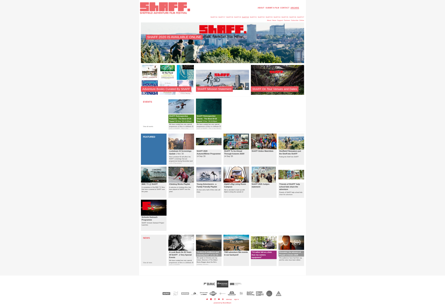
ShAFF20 (245, 17)
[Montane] (222, 284)
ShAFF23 (269, 17)
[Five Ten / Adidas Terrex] (204, 293)
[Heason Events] (213, 293)
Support (280, 20)
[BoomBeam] (176, 293)
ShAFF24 (276, 17)
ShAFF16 (213, 17)
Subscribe (294, 20)
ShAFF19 (237, 17)
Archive (295, 8)
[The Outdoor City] (260, 293)
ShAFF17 (221, 17)
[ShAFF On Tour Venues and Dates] (277, 80)
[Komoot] (222, 293)
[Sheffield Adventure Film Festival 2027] (165, 8)
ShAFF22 (261, 17)
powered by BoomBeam (222, 303)
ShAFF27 (300, 17)
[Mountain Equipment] (232, 293)
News (274, 20)
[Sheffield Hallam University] (250, 293)
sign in (236, 299)
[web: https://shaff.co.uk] (223, 299)
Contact (284, 8)
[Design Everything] (194, 293)
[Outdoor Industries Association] (241, 293)
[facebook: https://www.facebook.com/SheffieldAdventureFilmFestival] (211, 299)
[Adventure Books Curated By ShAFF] (167, 80)
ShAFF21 (253, 17)
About (261, 8)
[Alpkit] (166, 293)
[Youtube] (219, 299)
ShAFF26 (292, 17)
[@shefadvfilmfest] (207, 299)
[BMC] (209, 284)
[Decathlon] (185, 293)
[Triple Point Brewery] (269, 293)
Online (301, 20)
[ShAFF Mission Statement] (222, 80)
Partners (287, 20)
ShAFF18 (229, 17)
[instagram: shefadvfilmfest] (215, 299)
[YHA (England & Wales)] (279, 293)
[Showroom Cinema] (236, 284)
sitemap (229, 299)
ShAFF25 (284, 17)
